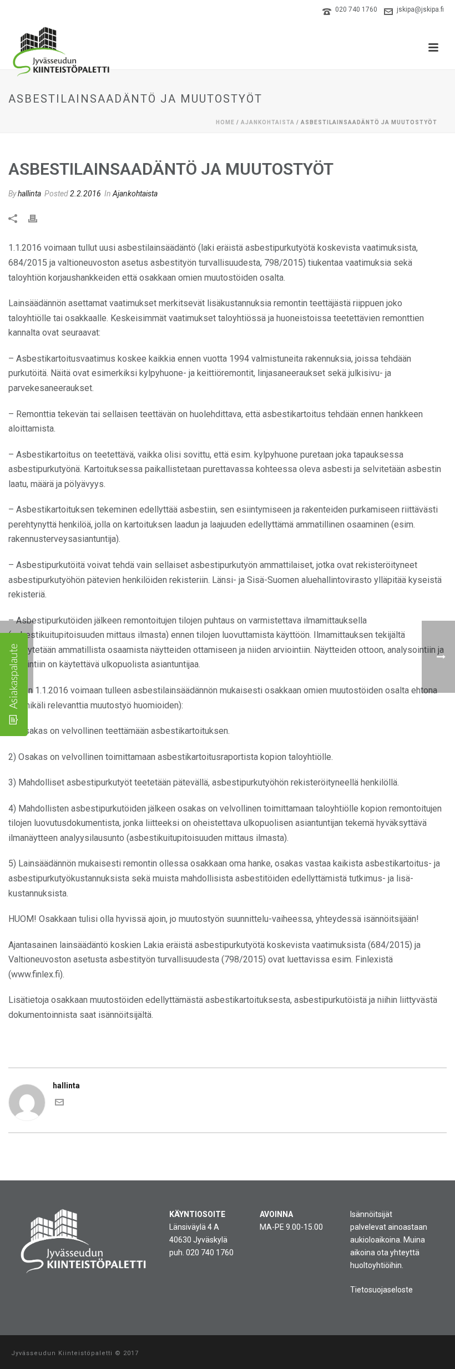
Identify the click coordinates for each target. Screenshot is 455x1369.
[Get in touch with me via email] (59, 1103)
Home (225, 122)
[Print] (38, 217)
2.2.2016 (85, 193)
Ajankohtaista (268, 122)
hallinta (29, 193)
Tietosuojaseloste (381, 1289)
